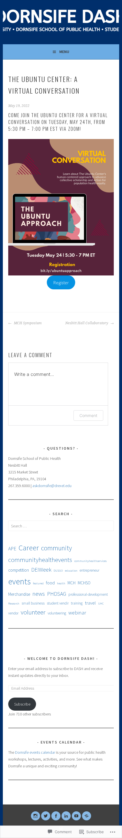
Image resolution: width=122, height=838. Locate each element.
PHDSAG (56, 593)
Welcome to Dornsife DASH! (61, 658)
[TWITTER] (45, 815)
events (19, 581)
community (56, 548)
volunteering (57, 613)
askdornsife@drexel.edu (51, 485)
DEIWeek (41, 569)
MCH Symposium (27, 323)
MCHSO (84, 583)
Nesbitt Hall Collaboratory (87, 323)
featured (38, 583)
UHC (101, 603)
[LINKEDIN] (66, 815)
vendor (13, 613)
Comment (88, 415)
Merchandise (19, 594)
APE (12, 549)
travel (90, 603)
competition (18, 570)
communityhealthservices (90, 561)
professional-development (88, 594)
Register (61, 282)
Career (28, 547)
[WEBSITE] (86, 815)
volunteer (33, 612)
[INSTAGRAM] (35, 815)
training (77, 603)
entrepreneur (89, 570)
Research (13, 603)
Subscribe (22, 704)
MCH (71, 583)
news (38, 593)
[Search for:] (61, 526)
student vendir (58, 603)
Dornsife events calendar (35, 752)
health (61, 583)
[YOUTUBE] (76, 815)
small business (33, 603)
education (71, 570)
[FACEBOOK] (55, 815)
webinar (77, 612)
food (50, 583)
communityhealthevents (40, 560)
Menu (64, 51)
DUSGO (58, 570)
